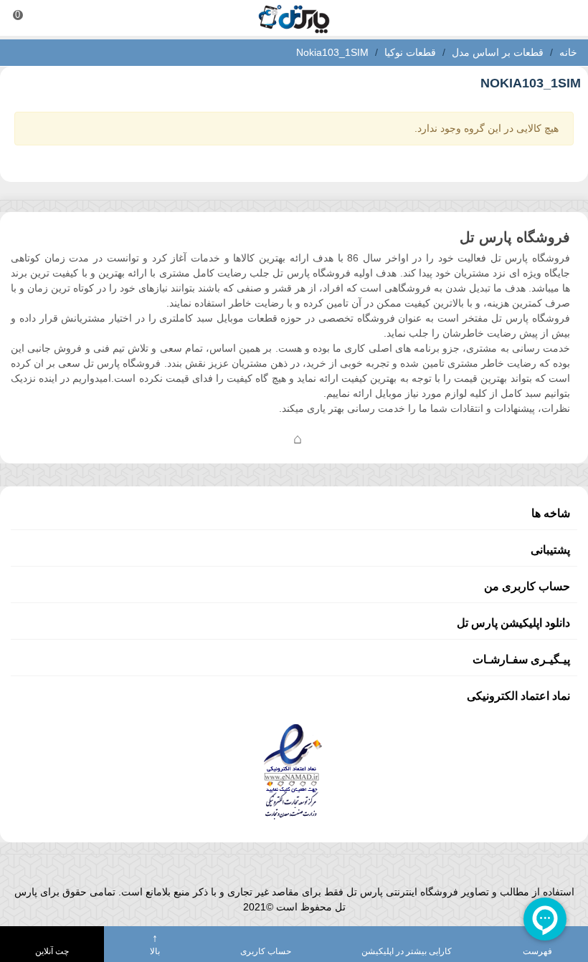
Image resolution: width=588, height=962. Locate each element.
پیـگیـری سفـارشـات (521, 659)
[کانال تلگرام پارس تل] (269, 438)
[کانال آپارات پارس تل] (326, 438)
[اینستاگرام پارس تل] (240, 438)
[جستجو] (563, 18)
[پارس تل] (294, 18)
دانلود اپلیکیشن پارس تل (513, 623)
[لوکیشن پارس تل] (297, 438)
